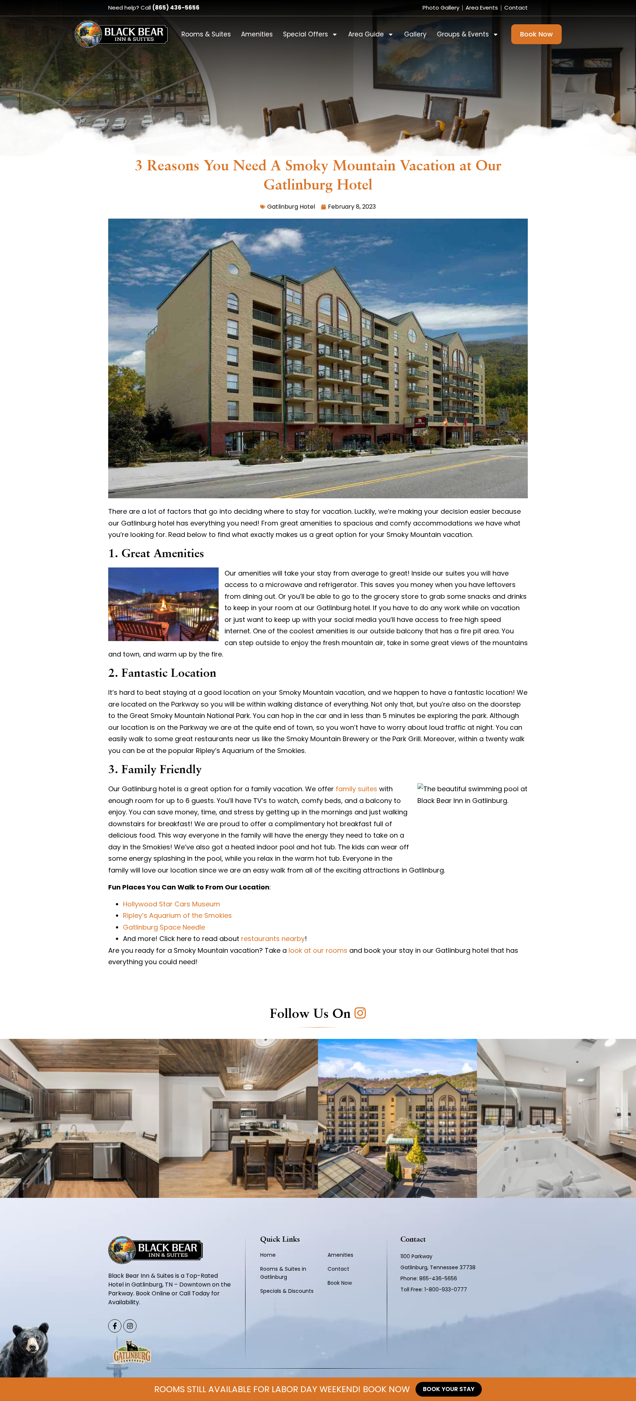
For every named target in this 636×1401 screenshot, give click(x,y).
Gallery (415, 34)
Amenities (257, 34)
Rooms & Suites (206, 34)
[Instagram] (130, 1326)
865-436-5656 (439, 1278)
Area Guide (366, 34)
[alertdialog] (318, 1389)
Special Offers (305, 34)
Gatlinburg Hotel (291, 206)
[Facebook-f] (114, 1326)
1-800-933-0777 (445, 1289)
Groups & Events (463, 34)
